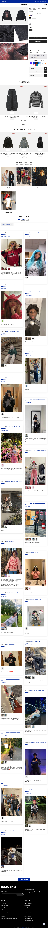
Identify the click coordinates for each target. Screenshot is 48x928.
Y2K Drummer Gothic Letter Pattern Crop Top (35, 233)
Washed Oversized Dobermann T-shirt (11, 782)
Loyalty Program (4, 907)
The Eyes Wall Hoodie (10, 644)
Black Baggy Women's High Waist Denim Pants (10, 732)
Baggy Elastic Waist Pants (35, 641)
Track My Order (4, 905)
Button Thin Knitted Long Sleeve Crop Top (10, 593)
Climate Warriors (28, 918)
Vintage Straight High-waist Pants (37, 399)
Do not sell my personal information (9, 918)
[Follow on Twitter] (27, 892)
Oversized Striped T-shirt (35, 599)
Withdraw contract (28, 920)
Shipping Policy (27, 912)
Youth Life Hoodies (10, 541)
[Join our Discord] (32, 892)
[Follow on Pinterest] (34, 892)
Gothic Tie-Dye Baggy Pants (12, 116)
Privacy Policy (27, 905)
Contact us (3, 903)
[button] (38, 14)
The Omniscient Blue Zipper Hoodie (24, 153)
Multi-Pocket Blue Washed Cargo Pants (10, 679)
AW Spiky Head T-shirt (10, 232)
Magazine (3, 916)
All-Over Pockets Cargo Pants (12, 331)
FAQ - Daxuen (27, 909)
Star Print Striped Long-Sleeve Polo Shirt (36, 116)
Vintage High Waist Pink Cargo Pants (14, 426)
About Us (26, 907)
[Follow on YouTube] (37, 892)
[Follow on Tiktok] (39, 892)
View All (23, 124)
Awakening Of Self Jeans (40, 153)
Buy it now (38, 41)
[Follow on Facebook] (25, 892)
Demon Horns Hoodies (11, 285)
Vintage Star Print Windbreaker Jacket (10, 378)
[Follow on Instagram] (29, 892)
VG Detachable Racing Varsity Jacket (38, 742)
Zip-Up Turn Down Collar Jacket (37, 292)
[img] (24, 219)
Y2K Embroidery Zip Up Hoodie (12, 830)
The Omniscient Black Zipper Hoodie (8, 153)
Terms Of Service (28, 903)
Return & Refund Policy (29, 914)
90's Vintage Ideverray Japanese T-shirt (35, 352)
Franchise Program (5, 914)
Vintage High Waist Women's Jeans (37, 503)
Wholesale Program (5, 912)
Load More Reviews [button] (24, 879)
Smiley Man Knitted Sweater (36, 789)
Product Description (28, 916)
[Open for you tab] (44, 923)
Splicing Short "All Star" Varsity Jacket (14, 481)
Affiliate (2, 909)
